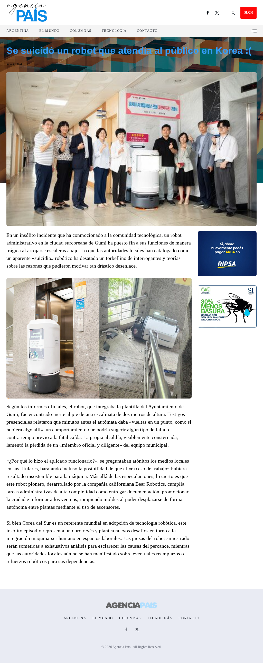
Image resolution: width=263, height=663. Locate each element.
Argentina (17, 31)
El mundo (49, 31)
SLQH (248, 12)
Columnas (80, 31)
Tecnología (114, 31)
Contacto (147, 31)
